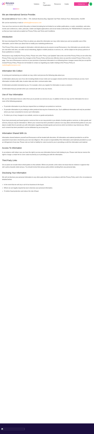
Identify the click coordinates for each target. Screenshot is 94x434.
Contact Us (81, 4)
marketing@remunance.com (32, 22)
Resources (57, 4)
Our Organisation (47, 4)
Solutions (36, 4)
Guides (67, 4)
